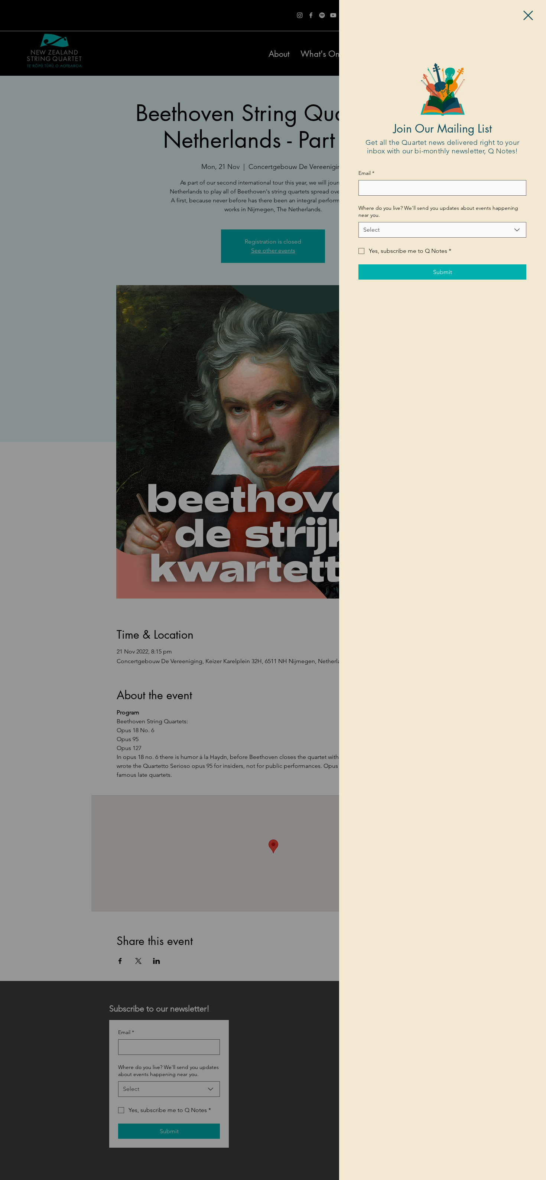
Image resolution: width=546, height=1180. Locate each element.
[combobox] (442, 230)
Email (366, 173)
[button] (528, 15)
